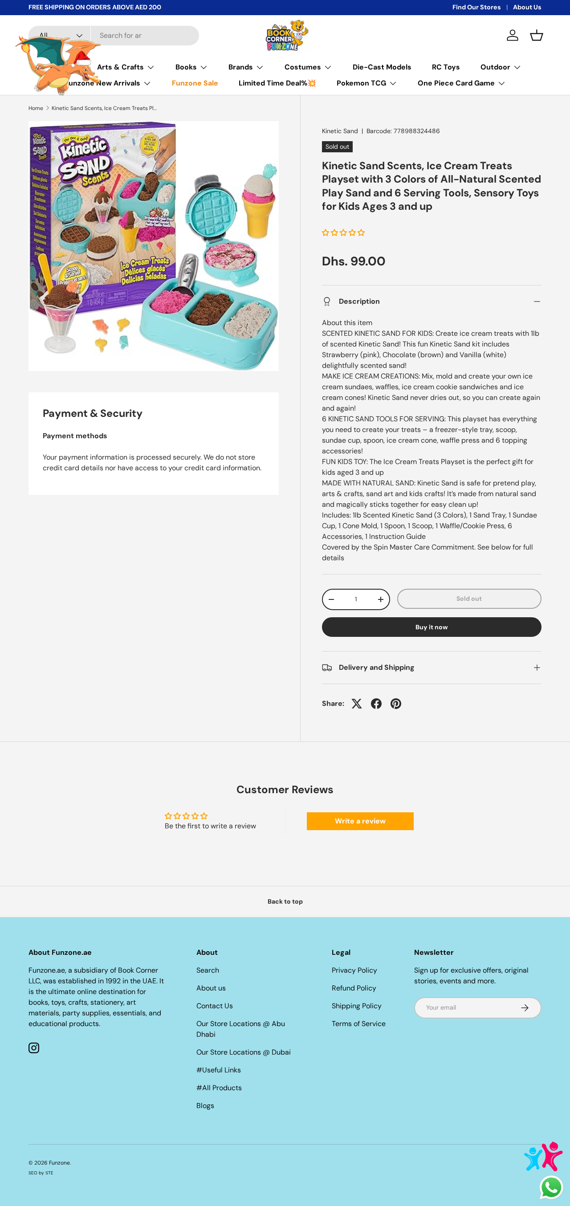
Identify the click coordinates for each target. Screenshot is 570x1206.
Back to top (285, 901)
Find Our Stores (476, 7)
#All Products (219, 1087)
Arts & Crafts (120, 67)
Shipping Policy (357, 1005)
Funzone (59, 1162)
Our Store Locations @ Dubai (243, 1052)
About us (211, 988)
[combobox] (113, 35)
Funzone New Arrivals (102, 83)
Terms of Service (359, 1023)
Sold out (469, 599)
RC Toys (446, 67)
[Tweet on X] (356, 703)
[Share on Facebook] (376, 703)
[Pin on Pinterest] (396, 703)
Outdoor (495, 67)
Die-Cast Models (382, 67)
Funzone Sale (195, 83)
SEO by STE (40, 1173)
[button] (536, 35)
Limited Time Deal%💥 (277, 83)
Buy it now (431, 627)
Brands (240, 67)
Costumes (303, 67)
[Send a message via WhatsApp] (551, 1187)
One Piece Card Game (456, 83)
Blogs (205, 1105)
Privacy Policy (354, 970)
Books (186, 67)
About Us (527, 7)
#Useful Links (218, 1070)
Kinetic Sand (340, 131)
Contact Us (214, 1005)
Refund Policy (354, 988)
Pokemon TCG (361, 83)
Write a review (360, 821)
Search (207, 970)
